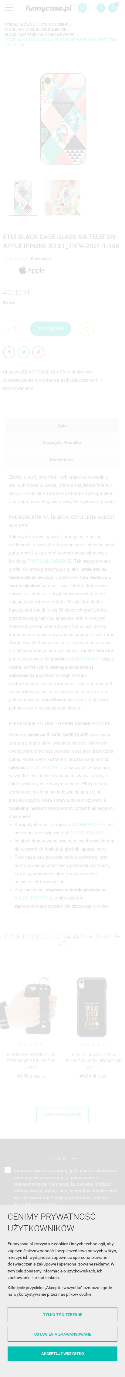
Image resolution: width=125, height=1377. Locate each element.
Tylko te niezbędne (62, 1314)
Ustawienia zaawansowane (62, 1334)
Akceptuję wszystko (62, 1353)
